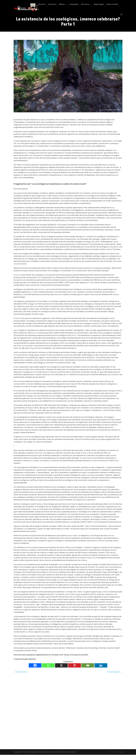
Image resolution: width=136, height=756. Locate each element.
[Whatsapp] (48, 665)
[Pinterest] (74, 665)
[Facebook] (35, 665)
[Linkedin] (101, 665)
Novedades (73, 4)
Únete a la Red (112, 4)
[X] (61, 665)
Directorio (85, 4)
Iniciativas (52, 4)
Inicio (33, 4)
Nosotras (41, 4)
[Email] (87, 665)
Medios (62, 4)
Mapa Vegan (99, 4)
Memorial (35, 9)
